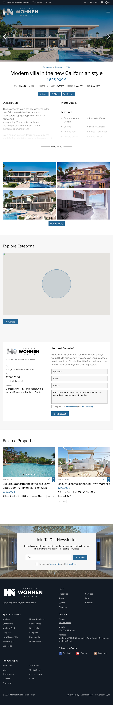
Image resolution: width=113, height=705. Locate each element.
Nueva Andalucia (37, 619)
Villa (4, 670)
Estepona (33, 632)
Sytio (108, 695)
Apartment (34, 665)
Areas (61, 598)
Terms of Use (71, 406)
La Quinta (7, 632)
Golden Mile (8, 623)
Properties (63, 594)
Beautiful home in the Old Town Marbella (84, 483)
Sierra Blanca (35, 623)
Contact (70, 94)
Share (56, 94)
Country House (35, 674)
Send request (60, 414)
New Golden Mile (10, 637)
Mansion (6, 678)
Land (31, 678)
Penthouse (7, 665)
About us (63, 607)
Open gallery (56, 223)
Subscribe (80, 557)
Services (89, 594)
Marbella (6, 619)
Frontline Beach (36, 641)
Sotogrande (34, 637)
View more (10, 322)
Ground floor (34, 670)
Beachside (7, 646)
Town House (8, 674)
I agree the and (74, 406)
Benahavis (34, 628)
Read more (56, 146)
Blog (87, 598)
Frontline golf (8, 641)
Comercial (7, 683)
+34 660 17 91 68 (67, 630)
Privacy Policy (87, 406)
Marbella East (9, 628)
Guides (62, 602)
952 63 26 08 (65, 622)
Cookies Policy (87, 695)
